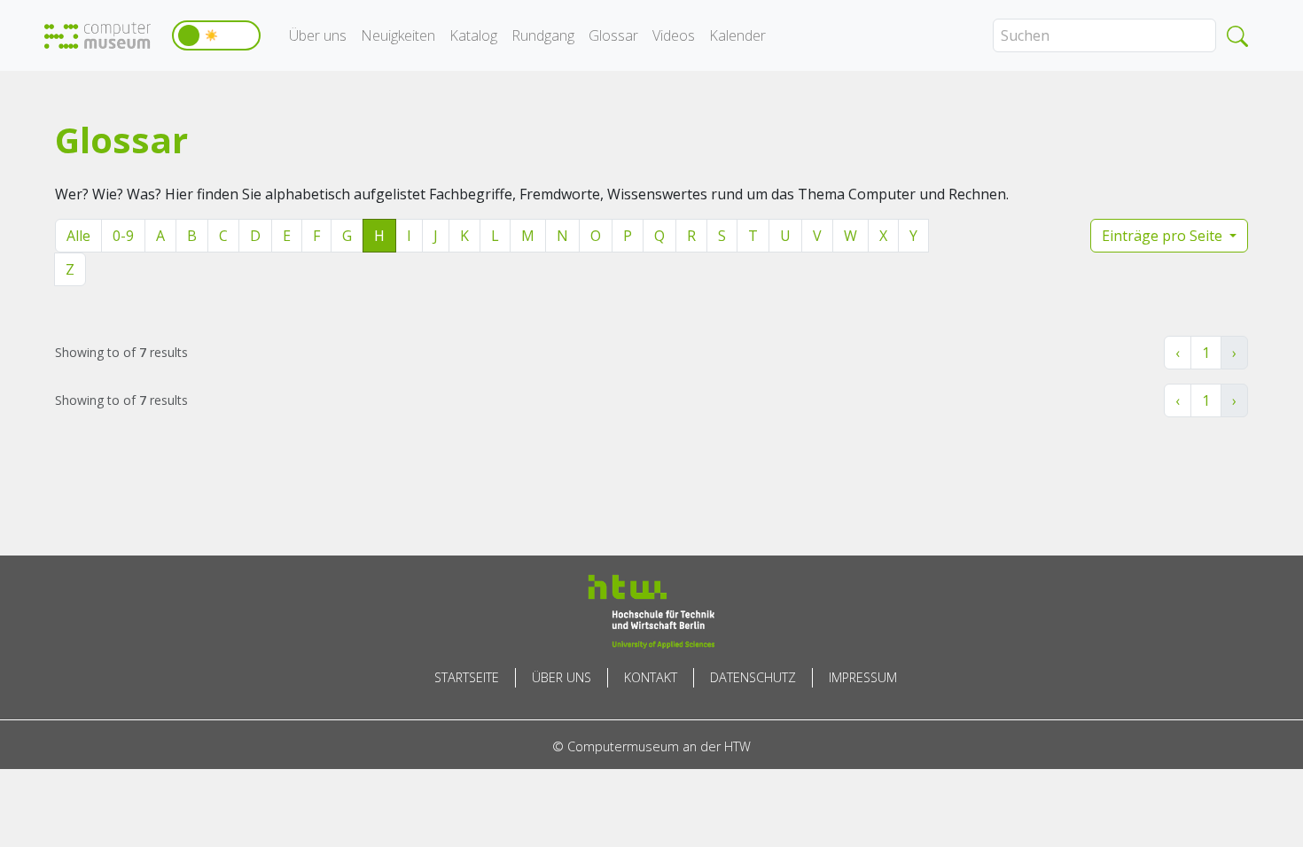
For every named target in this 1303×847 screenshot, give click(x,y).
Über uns (318, 35)
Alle (78, 235)
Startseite (466, 677)
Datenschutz (753, 677)
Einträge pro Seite (1164, 235)
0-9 (123, 235)
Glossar (613, 35)
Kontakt (650, 677)
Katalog (473, 35)
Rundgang (542, 35)
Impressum (863, 677)
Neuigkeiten (398, 35)
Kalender (737, 35)
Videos (673, 35)
